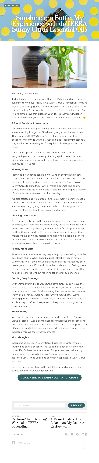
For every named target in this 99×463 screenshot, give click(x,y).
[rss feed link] (86, 434)
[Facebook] (66, 434)
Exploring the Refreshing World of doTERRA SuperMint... (29, 423)
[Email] (83, 434)
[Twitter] (72, 434)
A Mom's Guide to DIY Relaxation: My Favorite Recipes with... (67, 423)
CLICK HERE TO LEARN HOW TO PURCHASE (49, 377)
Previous (17, 416)
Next (53, 416)
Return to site (12, 5)
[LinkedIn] (77, 434)
